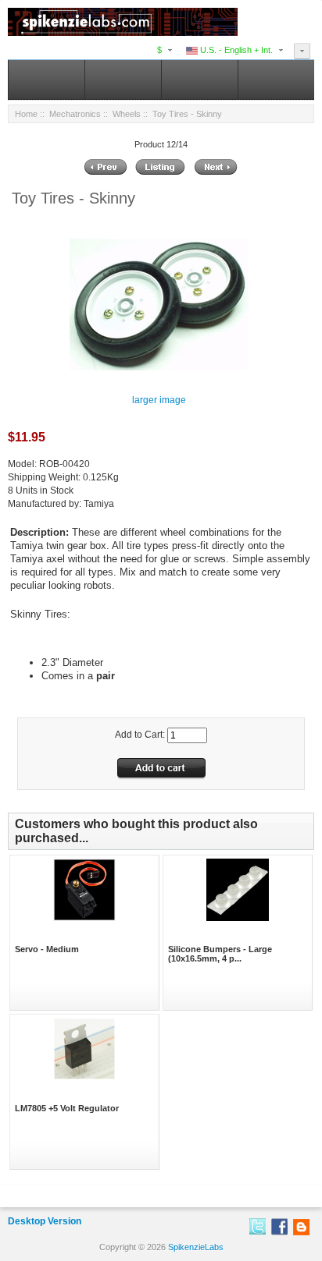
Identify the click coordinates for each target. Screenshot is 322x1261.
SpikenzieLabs (196, 1247)
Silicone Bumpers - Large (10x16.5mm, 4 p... (220, 953)
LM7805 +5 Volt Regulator (67, 1108)
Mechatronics (75, 114)
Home (26, 114)
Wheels (127, 114)
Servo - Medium (47, 949)
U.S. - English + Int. (235, 50)
